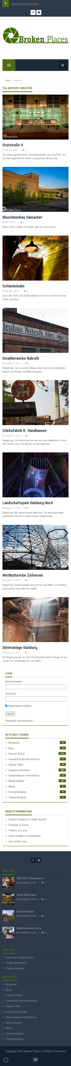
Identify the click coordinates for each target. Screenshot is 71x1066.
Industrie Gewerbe (19, 770)
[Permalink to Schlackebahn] (35, 258)
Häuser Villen (15, 764)
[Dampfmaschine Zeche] (8, 932)
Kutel (25, 825)
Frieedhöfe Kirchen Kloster (24, 759)
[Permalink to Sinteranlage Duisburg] (35, 619)
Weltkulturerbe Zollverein (22, 575)
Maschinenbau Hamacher (22, 217)
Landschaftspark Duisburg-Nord (27, 503)
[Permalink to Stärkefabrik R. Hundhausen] (35, 402)
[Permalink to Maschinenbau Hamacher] (35, 189)
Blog (11, 748)
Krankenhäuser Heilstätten (23, 775)
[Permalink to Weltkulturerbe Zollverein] (35, 547)
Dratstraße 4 (12, 145)
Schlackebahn (13, 286)
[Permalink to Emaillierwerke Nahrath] (35, 330)
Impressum (34, 836)
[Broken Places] (35, 35)
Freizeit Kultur (16, 753)
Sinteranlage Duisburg (19, 647)
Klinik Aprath (39, 819)
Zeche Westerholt (26, 894)
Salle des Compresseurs (30, 878)
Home (7, 80)
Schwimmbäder (17, 792)
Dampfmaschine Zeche (24, 4)
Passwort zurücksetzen (19, 720)
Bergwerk (13, 742)
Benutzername (13, 681)
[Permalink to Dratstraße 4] (35, 117)
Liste (24, 830)
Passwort (10, 693)
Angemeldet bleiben (19, 706)
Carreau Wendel (25, 911)
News (11, 786)
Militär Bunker (16, 781)
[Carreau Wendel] (8, 916)
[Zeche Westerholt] (8, 899)
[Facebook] (33, 860)
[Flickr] (38, 860)
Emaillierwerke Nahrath (20, 358)
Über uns (21, 841)
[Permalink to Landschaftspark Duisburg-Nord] (35, 474)
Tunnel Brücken (17, 797)
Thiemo (12, 830)
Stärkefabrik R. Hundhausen (24, 430)
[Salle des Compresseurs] (8, 882)
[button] (6, 1060)
